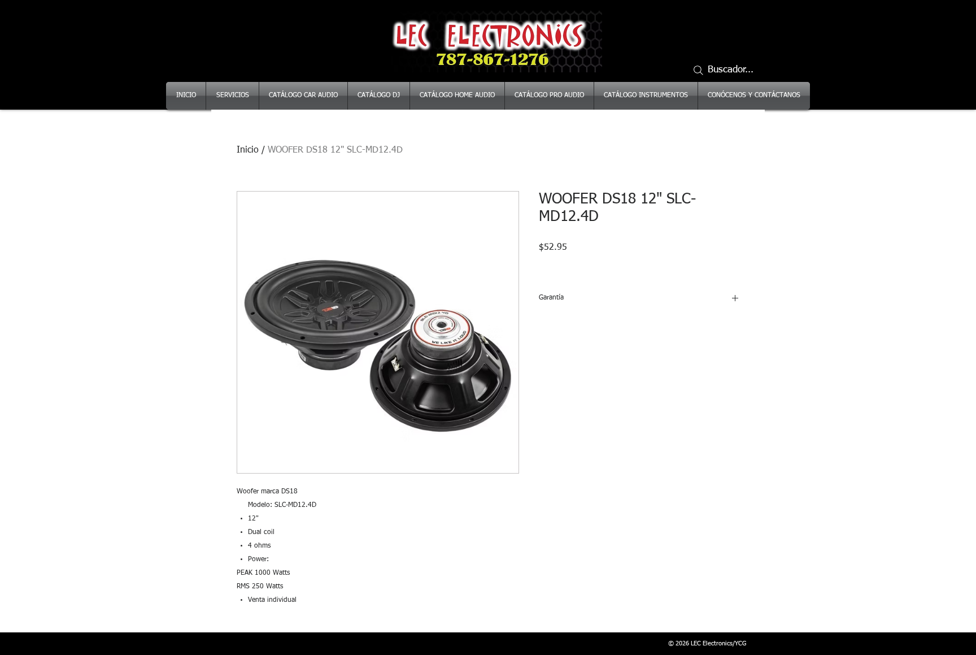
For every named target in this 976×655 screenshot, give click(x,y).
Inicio (248, 150)
